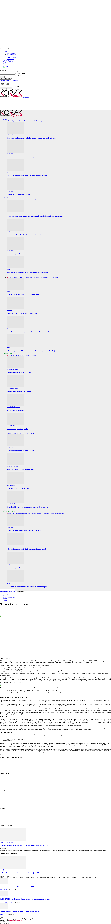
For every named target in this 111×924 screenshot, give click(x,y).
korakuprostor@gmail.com (16, 920)
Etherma (9, 291)
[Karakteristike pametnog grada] (15, 424)
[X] (8, 610)
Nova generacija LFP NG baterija (18, 488)
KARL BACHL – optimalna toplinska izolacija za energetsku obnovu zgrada (25, 899)
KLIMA (10, 433)
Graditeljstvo (6, 197)
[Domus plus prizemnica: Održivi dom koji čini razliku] (15, 152)
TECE (8, 583)
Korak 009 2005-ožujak (9, 597)
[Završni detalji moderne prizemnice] (15, 189)
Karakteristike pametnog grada (17, 429)
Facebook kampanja (12, 57)
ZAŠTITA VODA (25, 433)
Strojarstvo (6, 275)
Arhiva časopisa (11, 53)
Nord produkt (10, 172)
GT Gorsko (9, 213)
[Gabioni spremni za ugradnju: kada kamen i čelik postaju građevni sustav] (15, 133)
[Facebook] (2, 610)
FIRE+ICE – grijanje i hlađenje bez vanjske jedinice (24, 294)
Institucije (5, 66)
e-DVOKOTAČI (22, 355)
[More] (26, 610)
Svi (7, 121)
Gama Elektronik (11, 504)
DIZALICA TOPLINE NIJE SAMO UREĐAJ (22, 313)
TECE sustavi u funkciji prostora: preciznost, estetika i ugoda (27, 587)
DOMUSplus (10, 153)
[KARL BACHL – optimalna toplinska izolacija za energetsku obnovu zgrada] (4, 896)
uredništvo (9, 310)
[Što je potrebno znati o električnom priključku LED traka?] (4, 883)
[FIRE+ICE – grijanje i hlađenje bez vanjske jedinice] (15, 289)
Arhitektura (6, 119)
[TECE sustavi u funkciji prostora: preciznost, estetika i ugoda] (15, 582)
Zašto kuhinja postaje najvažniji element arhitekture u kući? (27, 175)
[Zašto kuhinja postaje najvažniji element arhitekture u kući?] (15, 171)
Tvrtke (5, 510)
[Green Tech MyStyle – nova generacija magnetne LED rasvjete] (15, 502)
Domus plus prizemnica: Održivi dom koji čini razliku (24, 157)
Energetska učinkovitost (14, 199)
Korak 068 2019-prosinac (13, 369)
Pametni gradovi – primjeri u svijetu (19, 391)
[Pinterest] (14, 610)
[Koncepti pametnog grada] (15, 405)
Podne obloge (39, 199)
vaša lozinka (18, 75)
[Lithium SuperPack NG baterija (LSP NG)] (15, 446)
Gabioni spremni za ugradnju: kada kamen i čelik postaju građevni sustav (31, 138)
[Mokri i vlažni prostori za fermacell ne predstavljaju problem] (13, 868)
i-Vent (8, 347)
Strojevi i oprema (39, 277)
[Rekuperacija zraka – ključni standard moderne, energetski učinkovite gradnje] (15, 346)
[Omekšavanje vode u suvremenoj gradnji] (15, 464)
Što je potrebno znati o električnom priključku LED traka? (19, 887)
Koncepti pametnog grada (15, 410)
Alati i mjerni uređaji (13, 277)
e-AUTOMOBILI (13, 355)
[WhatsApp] (20, 610)
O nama (5, 51)
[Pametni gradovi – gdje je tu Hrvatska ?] (15, 368)
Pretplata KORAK (11, 54)
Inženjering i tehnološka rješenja (27, 277)
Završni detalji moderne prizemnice (18, 194)
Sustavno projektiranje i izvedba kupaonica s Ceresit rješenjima (28, 272)
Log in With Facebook (6, 78)
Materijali (22, 199)
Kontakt (5, 63)
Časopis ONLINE (8, 60)
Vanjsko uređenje (38, 121)
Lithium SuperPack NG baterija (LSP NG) (21, 450)
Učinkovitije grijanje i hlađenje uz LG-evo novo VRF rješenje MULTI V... (24, 845)
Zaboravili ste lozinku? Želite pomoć (9, 80)
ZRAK (32, 433)
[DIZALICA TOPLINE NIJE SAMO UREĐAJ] (15, 308)
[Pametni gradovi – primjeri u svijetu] (15, 386)
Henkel (8, 269)
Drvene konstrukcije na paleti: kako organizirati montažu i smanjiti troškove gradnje (35, 216)
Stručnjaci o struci (7, 600)
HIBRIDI (28, 355)
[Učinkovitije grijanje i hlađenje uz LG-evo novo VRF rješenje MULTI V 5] (13, 841)
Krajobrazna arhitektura (18, 121)
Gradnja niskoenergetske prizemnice (17, 513)
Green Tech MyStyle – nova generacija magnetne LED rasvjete (27, 507)
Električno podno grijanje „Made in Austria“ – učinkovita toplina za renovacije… (34, 332)
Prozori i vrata (47, 199)
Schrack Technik (11, 447)
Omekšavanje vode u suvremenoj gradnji (20, 469)
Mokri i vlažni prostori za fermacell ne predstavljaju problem (20, 873)
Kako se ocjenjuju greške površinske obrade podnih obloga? (20, 911)
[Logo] (11, 116)
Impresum (9, 56)
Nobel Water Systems (12, 466)
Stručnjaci (5, 64)
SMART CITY (35, 355)
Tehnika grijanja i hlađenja (51, 277)
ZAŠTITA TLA (17, 433)
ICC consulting (10, 135)
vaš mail (17, 86)
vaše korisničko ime (20, 73)
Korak (5, 595)
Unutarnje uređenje (29, 121)
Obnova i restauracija (30, 199)
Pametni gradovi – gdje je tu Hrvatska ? (20, 372)
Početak (2, 591)
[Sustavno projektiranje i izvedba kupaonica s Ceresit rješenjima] (15, 268)
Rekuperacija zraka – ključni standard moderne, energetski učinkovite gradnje (33, 351)
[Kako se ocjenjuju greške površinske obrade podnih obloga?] (4, 908)
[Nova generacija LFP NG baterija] (15, 483)
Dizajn (10, 121)
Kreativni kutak (10, 59)
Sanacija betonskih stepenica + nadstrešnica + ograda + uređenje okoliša (45, 513)
